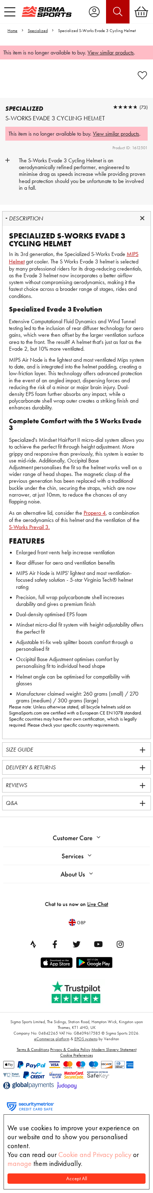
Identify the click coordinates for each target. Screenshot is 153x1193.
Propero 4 (95, 513)
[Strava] (33, 944)
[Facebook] (54, 944)
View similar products (111, 52)
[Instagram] (119, 944)
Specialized (38, 30)
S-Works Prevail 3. (29, 527)
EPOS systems (85, 1039)
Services (73, 856)
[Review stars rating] (125, 107)
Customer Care (73, 837)
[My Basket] (141, 11)
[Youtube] (98, 944)
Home (12, 30)
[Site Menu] (10, 11)
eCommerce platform (51, 1039)
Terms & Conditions (33, 1049)
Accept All (76, 1179)
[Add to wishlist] (142, 75)
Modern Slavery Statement (114, 1049)
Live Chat (97, 904)
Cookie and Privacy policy (94, 1154)
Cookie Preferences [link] (76, 1055)
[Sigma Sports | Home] (47, 11)
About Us (72, 874)
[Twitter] (76, 944)
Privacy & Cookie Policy (70, 1049)
